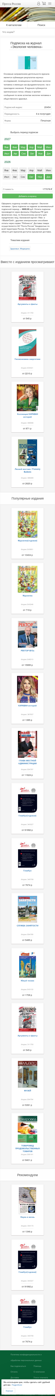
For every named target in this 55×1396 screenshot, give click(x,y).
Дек (49, 153)
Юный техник (27, 980)
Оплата (14, 1372)
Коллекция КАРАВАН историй (27, 415)
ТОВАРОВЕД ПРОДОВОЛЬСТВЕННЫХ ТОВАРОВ (27, 1148)
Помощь (37, 1366)
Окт (32, 153)
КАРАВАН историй (27, 705)
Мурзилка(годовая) (27, 540)
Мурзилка (27, 595)
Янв (6, 147)
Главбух (27, 870)
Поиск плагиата (41, 1377)
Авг (15, 153)
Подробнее (17, 1384)
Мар (23, 147)
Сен (23, 153)
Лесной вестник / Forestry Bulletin (27, 470)
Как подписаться (18, 1366)
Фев (14, 147)
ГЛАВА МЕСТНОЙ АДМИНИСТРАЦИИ (27, 762)
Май (39, 147)
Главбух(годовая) (27, 815)
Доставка (15, 1377)
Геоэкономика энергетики (27, 359)
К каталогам (13, 25)
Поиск (41, 25)
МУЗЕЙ (27, 1090)
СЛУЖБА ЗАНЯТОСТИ (27, 925)
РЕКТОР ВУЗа (27, 650)
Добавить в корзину (28, 196)
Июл (6, 153)
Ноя (40, 153)
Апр (31, 147)
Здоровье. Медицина (20, 248)
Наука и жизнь (27, 1216)
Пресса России (11, 4)
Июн (48, 147)
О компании (39, 1372)
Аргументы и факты (28, 304)
